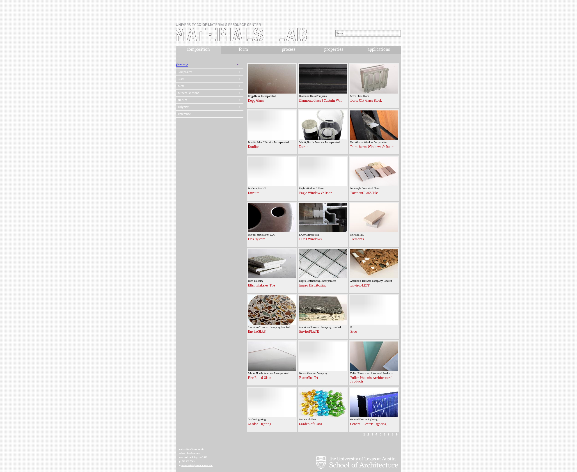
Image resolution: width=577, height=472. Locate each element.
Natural (183, 100)
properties (333, 49)
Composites (185, 72)
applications (379, 49)
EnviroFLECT (360, 285)
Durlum (253, 193)
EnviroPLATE (309, 332)
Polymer (183, 107)
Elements (357, 239)
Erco (353, 332)
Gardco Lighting (259, 424)
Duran (304, 147)
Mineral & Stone (188, 93)
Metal (181, 86)
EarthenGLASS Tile (364, 193)
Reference (184, 114)
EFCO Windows (310, 239)
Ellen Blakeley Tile (261, 285)
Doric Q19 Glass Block (366, 101)
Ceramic (182, 65)
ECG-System (256, 239)
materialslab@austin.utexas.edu (197, 465)
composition (198, 49)
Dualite (253, 147)
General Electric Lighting (368, 424)
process (288, 49)
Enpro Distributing (312, 285)
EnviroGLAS (257, 332)
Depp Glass (256, 101)
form (243, 49)
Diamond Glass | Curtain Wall (320, 101)
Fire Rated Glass (259, 378)
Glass (181, 79)
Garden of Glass (310, 424)
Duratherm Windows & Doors (372, 147)
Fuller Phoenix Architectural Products (371, 379)
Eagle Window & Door (315, 193)
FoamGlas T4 (308, 378)
